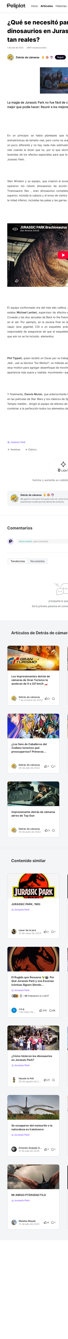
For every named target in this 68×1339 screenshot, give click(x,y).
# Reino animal (19, 891)
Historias (61, 6)
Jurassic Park (22, 909)
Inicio (34, 6)
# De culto (34, 891)
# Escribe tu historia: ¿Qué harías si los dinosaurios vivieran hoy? (33, 1113)
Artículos (47, 6)
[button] (55, 648)
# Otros (15, 1043)
